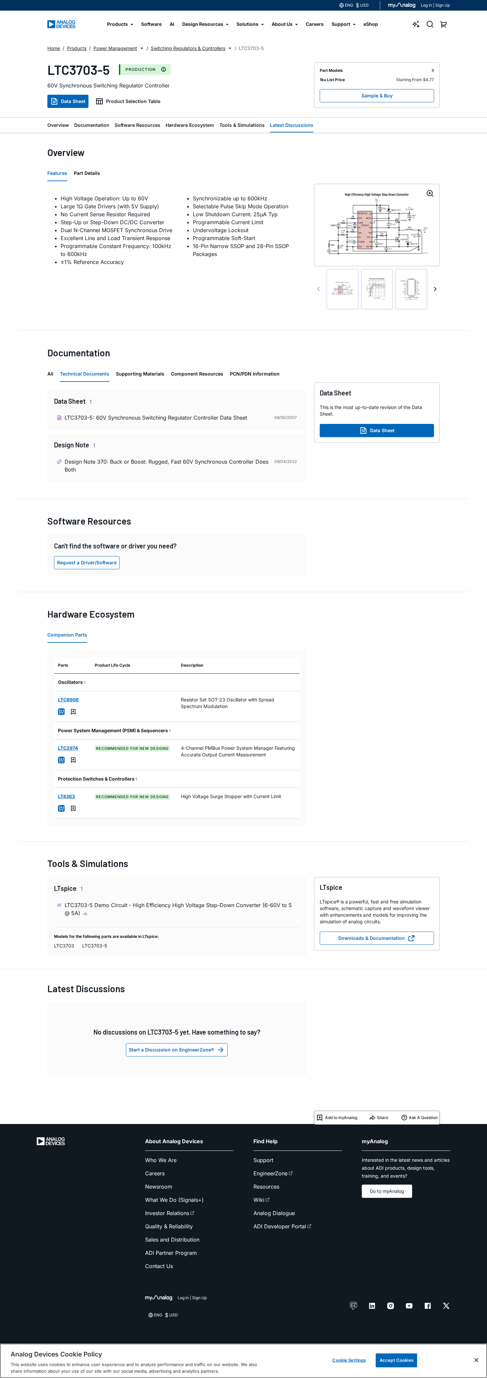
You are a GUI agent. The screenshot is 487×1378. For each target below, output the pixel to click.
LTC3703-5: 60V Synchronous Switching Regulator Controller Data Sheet (156, 417)
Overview (58, 125)
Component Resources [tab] (197, 374)
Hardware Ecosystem (190, 125)
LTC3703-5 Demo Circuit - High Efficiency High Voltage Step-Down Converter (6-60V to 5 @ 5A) (178, 909)
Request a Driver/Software (87, 562)
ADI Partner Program (171, 1253)
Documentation (91, 125)
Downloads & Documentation (371, 938)
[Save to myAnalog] (73, 711)
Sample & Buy (377, 95)
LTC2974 (68, 748)
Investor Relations (167, 1213)
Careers (155, 1173)
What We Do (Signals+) (174, 1200)
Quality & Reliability (169, 1226)
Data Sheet (73, 101)
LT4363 (66, 796)
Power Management (115, 48)
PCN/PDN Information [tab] (255, 374)
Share (382, 1117)
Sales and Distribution (172, 1239)
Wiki (258, 1200)
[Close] (476, 1360)
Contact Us (159, 1266)
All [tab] (50, 374)
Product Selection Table (133, 101)
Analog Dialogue (274, 1213)
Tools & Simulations (242, 125)
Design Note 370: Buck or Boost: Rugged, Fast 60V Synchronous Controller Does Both (166, 465)
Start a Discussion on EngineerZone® (171, 1049)
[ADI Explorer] (416, 24)
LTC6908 (68, 699)
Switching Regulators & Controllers (188, 48)
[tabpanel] (176, 230)
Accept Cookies (396, 1360)
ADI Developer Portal (279, 1226)
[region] (243, 1361)
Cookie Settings (349, 1360)
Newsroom (158, 1186)
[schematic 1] (342, 289)
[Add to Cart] (61, 711)
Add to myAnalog (341, 1117)
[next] (435, 289)
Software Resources (137, 125)
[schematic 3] (411, 289)
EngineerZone (270, 1173)
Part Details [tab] (87, 173)
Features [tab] (57, 173)
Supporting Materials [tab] (140, 374)
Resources (266, 1186)
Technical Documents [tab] (84, 374)
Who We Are (161, 1160)
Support (263, 1160)
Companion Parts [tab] (67, 635)
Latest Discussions (291, 125)
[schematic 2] (377, 289)
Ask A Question (423, 1117)
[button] (142, 48)
